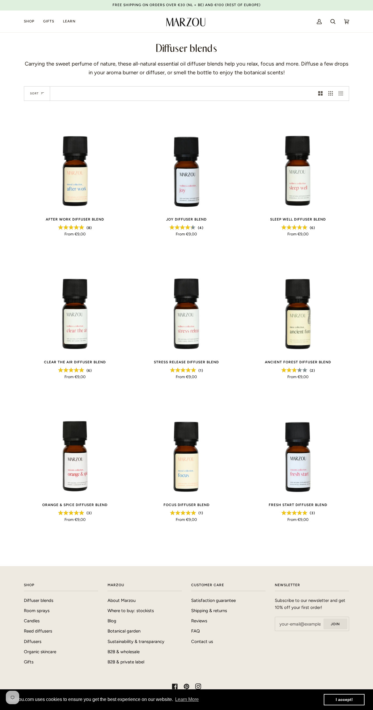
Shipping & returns (209, 610)
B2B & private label (126, 662)
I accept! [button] (344, 699)
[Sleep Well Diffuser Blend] (298, 161)
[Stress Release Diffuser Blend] (187, 304)
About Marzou (122, 600)
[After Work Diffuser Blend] (75, 161)
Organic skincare (40, 651)
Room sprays (37, 610)
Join (335, 624)
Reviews (199, 620)
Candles (32, 620)
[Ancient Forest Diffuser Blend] (298, 304)
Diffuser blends (38, 600)
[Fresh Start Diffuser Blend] (298, 446)
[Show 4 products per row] (342, 94)
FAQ (195, 631)
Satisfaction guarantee (213, 600)
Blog (112, 620)
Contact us (202, 641)
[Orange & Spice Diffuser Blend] (75, 446)
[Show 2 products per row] (320, 94)
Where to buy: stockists (131, 610)
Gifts (29, 662)
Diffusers (32, 641)
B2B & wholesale (124, 651)
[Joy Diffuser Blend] (187, 161)
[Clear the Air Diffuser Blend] (75, 304)
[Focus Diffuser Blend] (187, 446)
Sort (34, 93)
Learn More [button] (187, 699)
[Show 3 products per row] (331, 94)
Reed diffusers (38, 631)
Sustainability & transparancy (136, 641)
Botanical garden (124, 631)
